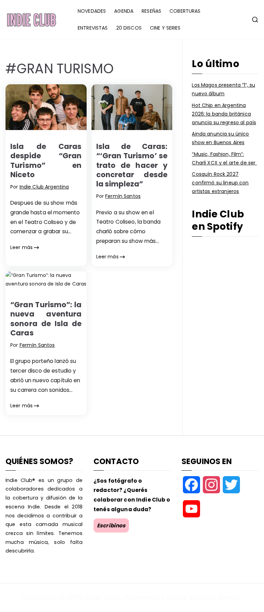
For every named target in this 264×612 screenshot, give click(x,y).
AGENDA (123, 11)
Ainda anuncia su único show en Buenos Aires (220, 138)
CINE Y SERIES (165, 27)
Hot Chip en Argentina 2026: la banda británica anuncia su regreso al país (224, 114)
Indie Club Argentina (44, 186)
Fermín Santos (123, 196)
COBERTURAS (184, 11)
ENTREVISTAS (93, 27)
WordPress (221, 597)
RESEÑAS (151, 11)
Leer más (21, 247)
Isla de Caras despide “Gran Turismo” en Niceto (46, 160)
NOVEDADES (92, 11)
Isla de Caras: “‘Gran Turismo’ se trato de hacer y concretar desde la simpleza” (132, 165)
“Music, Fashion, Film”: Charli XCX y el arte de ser (224, 158)
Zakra (176, 597)
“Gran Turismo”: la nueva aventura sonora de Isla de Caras (46, 319)
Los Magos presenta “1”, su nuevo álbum (223, 89)
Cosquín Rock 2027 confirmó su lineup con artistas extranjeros (220, 183)
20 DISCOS (129, 27)
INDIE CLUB (102, 597)
